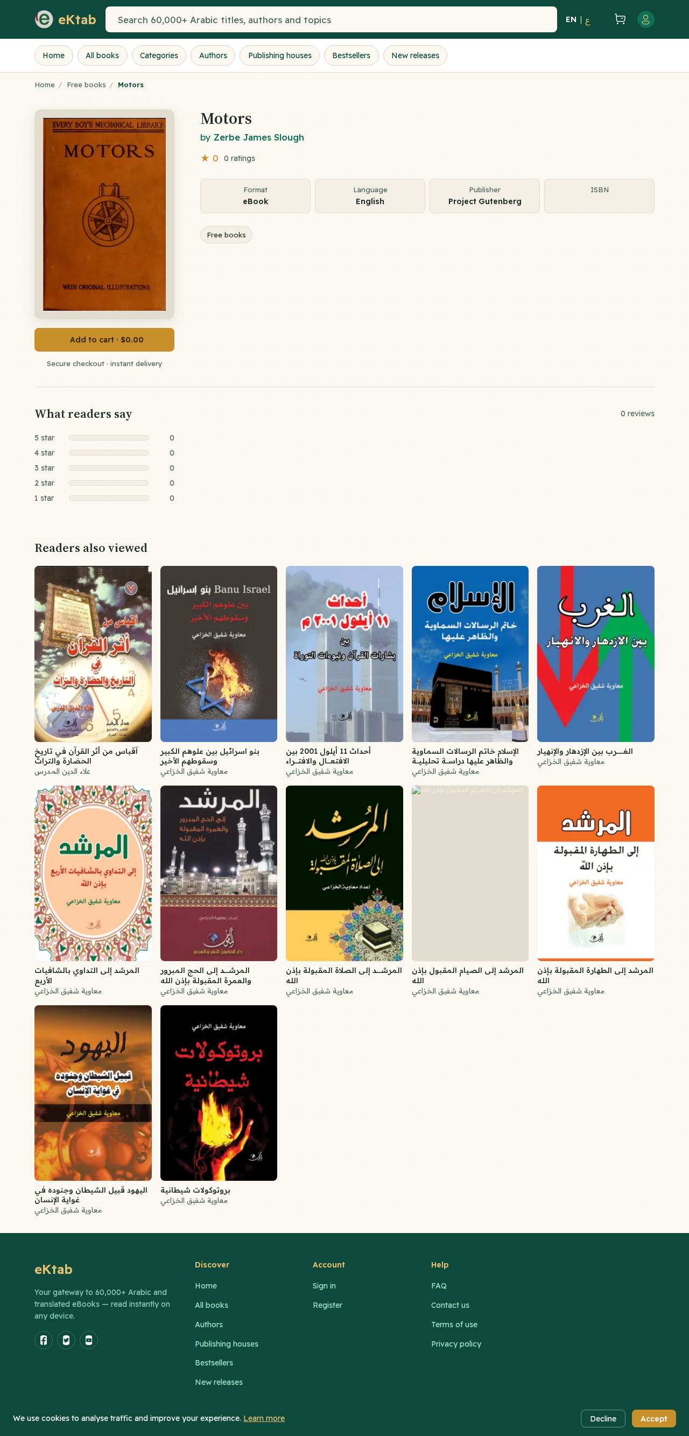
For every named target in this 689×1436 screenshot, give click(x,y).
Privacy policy (456, 1344)
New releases (415, 55)
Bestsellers (351, 55)
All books (102, 55)
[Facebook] (43, 1340)
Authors (213, 55)
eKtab (53, 1269)
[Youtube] (89, 1340)
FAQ (439, 1286)
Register (327, 1305)
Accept (654, 1419)
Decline (603, 1419)
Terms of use (454, 1324)
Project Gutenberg (485, 201)
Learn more (264, 1418)
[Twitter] (66, 1340)
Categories (159, 55)
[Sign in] (646, 19)
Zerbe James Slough (259, 137)
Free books (86, 84)
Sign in (324, 1286)
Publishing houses (280, 55)
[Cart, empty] (620, 19)
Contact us (450, 1305)
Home (54, 55)
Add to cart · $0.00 (107, 340)
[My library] (601, 19)
